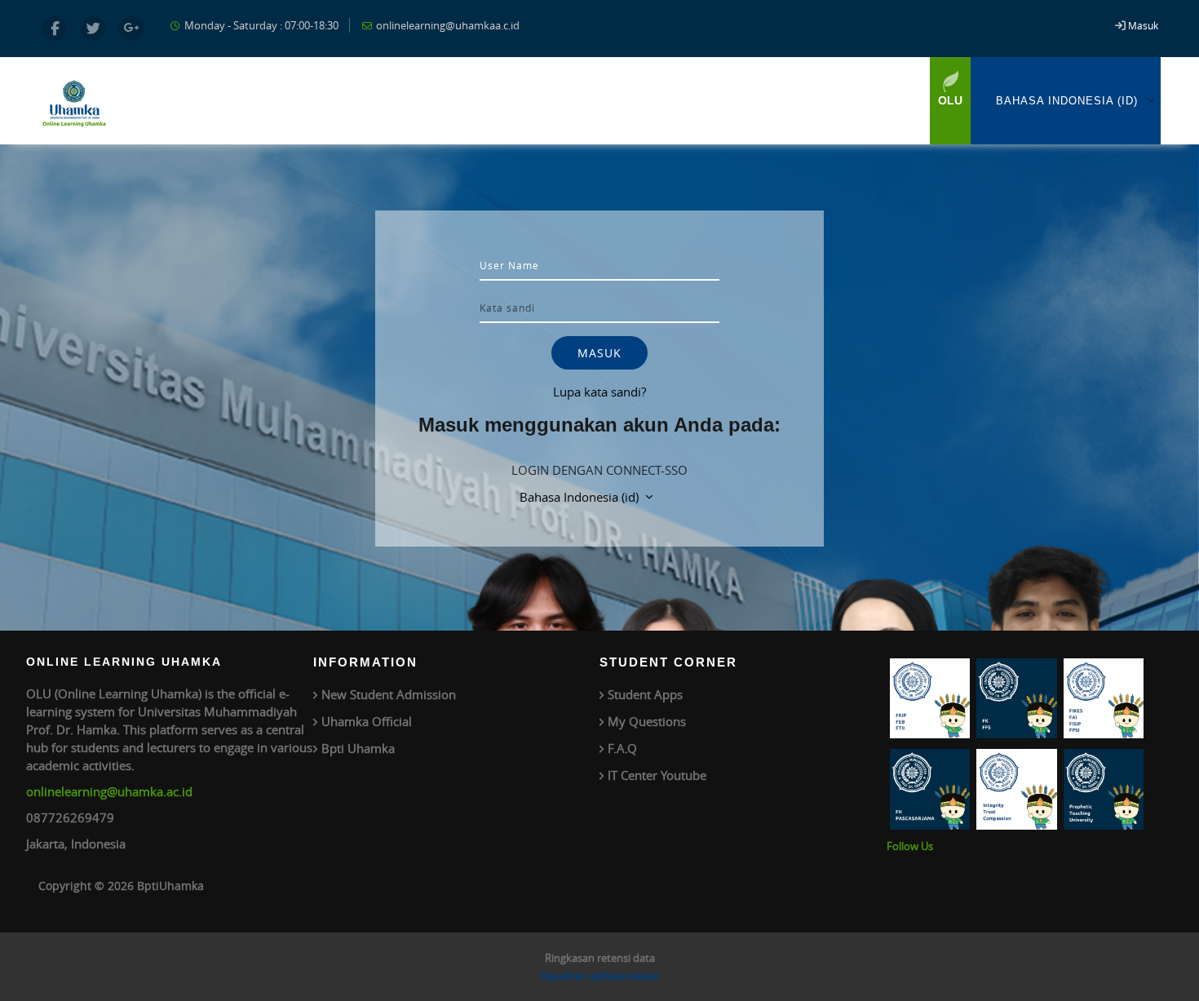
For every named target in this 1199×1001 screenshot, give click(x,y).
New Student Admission (388, 694)
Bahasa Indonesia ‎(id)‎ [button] (581, 497)
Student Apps (645, 694)
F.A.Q (622, 748)
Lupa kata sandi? (599, 391)
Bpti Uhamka (358, 748)
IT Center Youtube (657, 775)
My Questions (647, 721)
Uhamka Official (366, 721)
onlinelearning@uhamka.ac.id (109, 791)
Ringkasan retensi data (600, 957)
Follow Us (910, 846)
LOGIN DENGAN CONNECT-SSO (599, 470)
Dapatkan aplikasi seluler (600, 975)
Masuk (1143, 25)
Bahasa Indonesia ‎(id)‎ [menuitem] (1067, 101)
